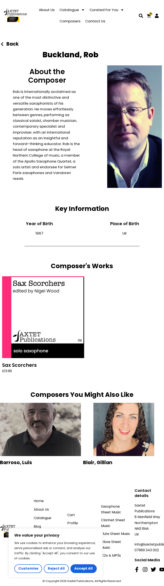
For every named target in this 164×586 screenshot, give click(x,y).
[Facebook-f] (136, 569)
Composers (70, 21)
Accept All (83, 568)
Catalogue (69, 9)
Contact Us (95, 21)
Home (39, 500)
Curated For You (103, 9)
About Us (47, 9)
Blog (37, 526)
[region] (55, 552)
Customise (28, 568)
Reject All (56, 568)
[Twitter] (153, 569)
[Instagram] (145, 569)
